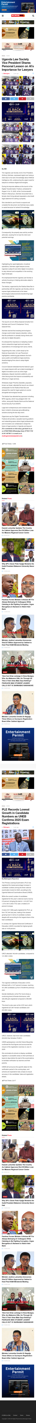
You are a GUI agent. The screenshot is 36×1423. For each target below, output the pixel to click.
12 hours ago (6, 647)
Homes (28, 1415)
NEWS (8, 55)
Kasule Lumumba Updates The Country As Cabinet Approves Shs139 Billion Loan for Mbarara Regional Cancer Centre (18, 530)
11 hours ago (6, 571)
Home (3, 55)
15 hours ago (6, 688)
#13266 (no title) (6, 1415)
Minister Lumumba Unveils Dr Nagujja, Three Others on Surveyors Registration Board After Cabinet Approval (17, 718)
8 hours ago (6, 535)
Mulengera (7, 73)
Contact (15, 1415)
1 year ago (16, 73)
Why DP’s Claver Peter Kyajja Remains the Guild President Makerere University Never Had (18, 566)
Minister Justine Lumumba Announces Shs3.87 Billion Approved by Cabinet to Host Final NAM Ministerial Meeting (17, 642)
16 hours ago (6, 724)
